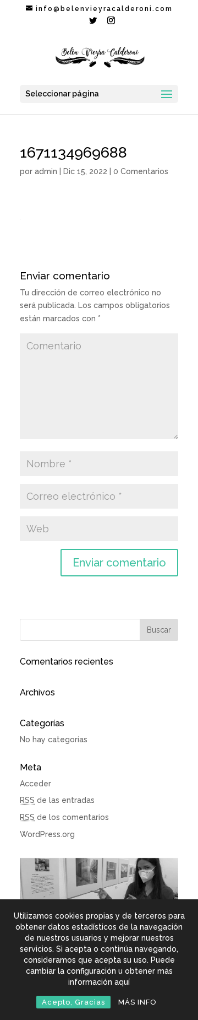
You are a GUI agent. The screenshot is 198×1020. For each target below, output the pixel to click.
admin (46, 171)
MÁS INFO (137, 1002)
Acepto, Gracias (73, 1002)
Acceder (35, 783)
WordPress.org (47, 834)
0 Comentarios (140, 171)
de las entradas (57, 800)
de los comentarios (64, 817)
